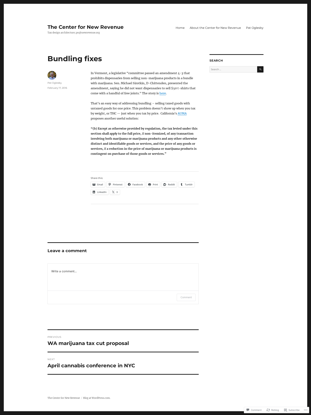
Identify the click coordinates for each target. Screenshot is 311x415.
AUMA (182, 113)
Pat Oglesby (254, 28)
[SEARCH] (260, 69)
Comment (186, 297)
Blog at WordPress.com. (96, 398)
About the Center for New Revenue (215, 28)
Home (180, 28)
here (162, 93)
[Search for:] (233, 69)
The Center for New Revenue (86, 27)
